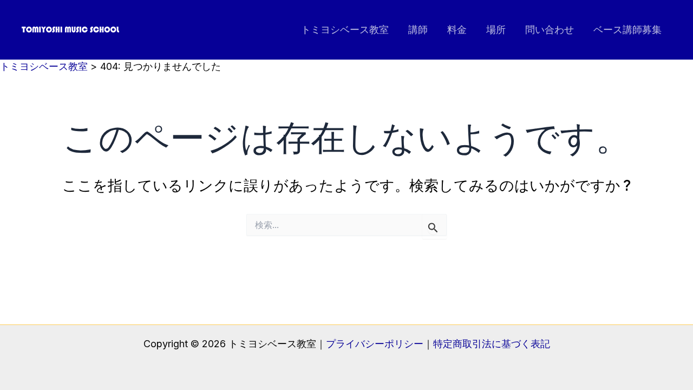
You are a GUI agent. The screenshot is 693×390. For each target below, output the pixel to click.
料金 (457, 29)
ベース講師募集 (627, 29)
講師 (418, 29)
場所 (496, 29)
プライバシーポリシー (374, 343)
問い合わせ (549, 29)
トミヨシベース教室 (345, 29)
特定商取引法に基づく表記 (491, 343)
